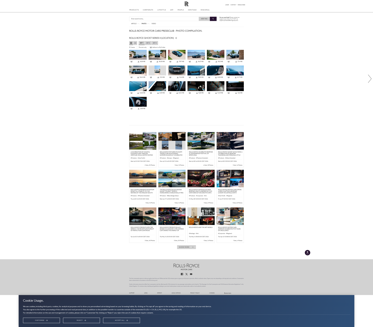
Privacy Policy (195, 293)
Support (131, 293)
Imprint (159, 293)
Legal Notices (176, 293)
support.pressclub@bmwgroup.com (229, 20)
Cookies (212, 293)
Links (145, 293)
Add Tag (204, 19)
